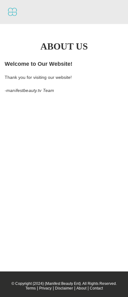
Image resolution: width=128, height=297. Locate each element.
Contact (96, 288)
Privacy (45, 288)
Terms (30, 288)
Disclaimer (64, 288)
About (81, 288)
